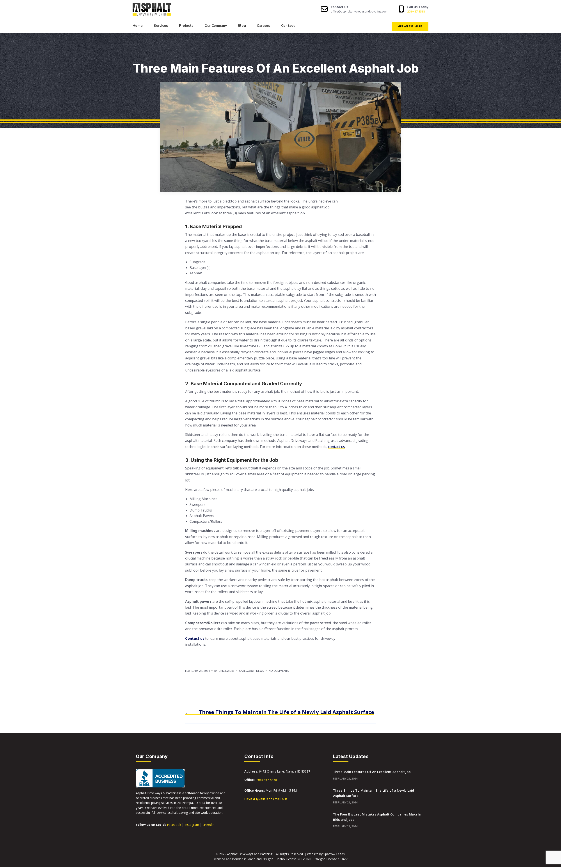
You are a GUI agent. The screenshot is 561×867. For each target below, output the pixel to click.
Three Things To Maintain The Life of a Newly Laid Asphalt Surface (373, 793)
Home (138, 25)
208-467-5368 (416, 11)
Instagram (192, 825)
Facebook (174, 825)
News (260, 671)
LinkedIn (208, 825)
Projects (186, 25)
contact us (336, 446)
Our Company (215, 25)
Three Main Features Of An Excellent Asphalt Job (372, 771)
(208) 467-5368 (266, 780)
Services (161, 25)
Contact (288, 25)
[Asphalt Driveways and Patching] (156, 9)
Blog (242, 25)
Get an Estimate (410, 26)
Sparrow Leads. (334, 854)
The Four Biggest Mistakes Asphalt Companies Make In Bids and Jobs (377, 817)
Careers (263, 25)
